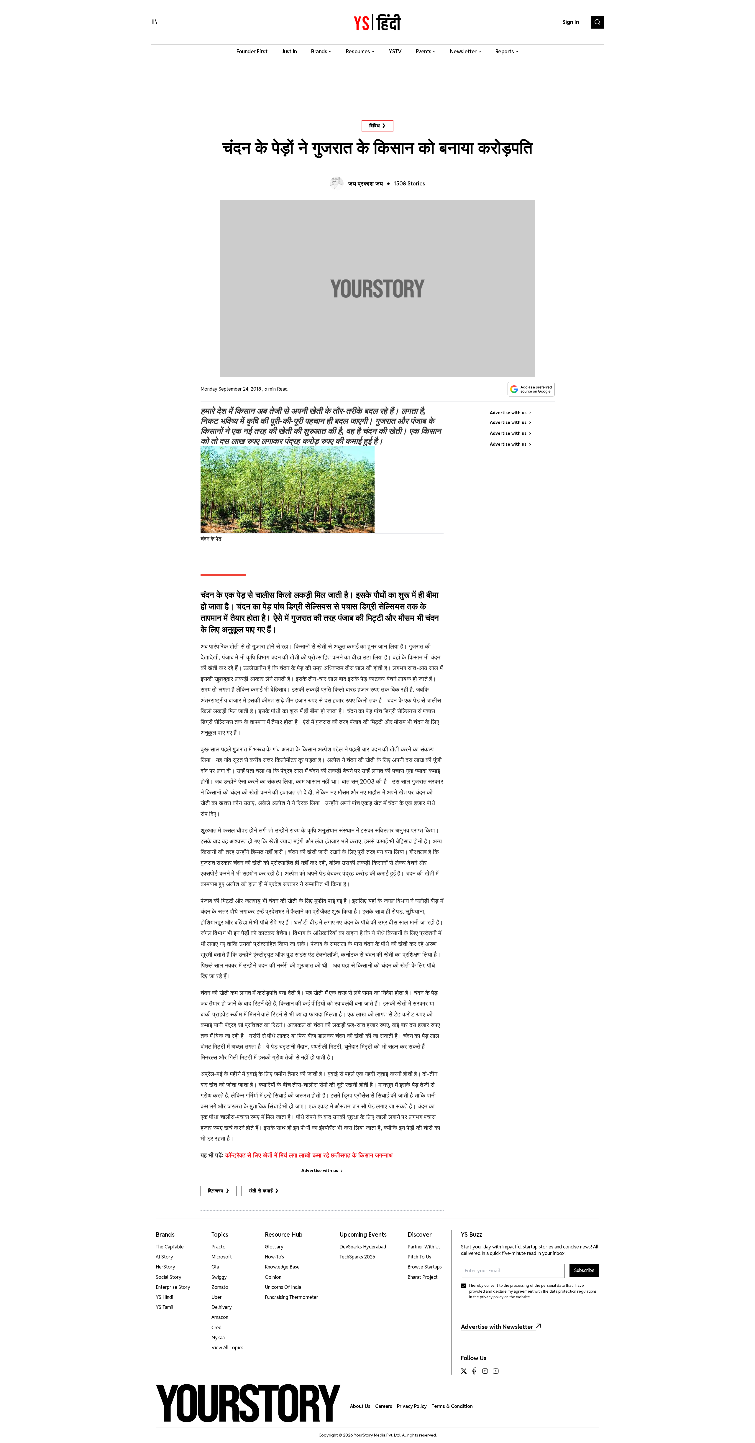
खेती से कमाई (261, 1191)
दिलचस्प (216, 1191)
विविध (374, 126)
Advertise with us (319, 1170)
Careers (383, 1406)
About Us (360, 1406)
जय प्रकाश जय (365, 184)
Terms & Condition (452, 1406)
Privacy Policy (412, 1406)
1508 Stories (409, 183)
